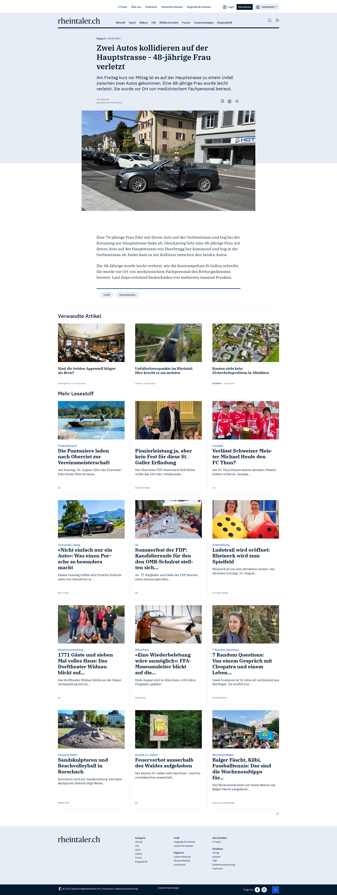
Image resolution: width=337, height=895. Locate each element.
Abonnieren (244, 6)
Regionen (179, 852)
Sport (132, 22)
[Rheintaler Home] (79, 20)
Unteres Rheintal (182, 856)
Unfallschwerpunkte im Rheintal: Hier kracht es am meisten (164, 370)
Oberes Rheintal (182, 860)
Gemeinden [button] (268, 6)
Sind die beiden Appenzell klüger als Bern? (87, 370)
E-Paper (122, 6)
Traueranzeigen (204, 22)
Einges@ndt (224, 22)
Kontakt (216, 856)
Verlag (215, 852)
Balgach (101, 38)
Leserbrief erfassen (172, 6)
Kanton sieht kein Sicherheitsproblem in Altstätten (240, 370)
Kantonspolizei (128, 294)
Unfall (107, 294)
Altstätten (217, 383)
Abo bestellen (219, 837)
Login (230, 6)
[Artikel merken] (222, 101)
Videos (143, 22)
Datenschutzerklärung (223, 864)
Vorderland (179, 864)
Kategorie (140, 837)
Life (153, 22)
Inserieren (151, 6)
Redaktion (217, 848)
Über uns (136, 6)
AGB (214, 860)
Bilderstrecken (169, 22)
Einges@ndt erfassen (199, 6)
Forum (186, 22)
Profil (176, 837)
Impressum (107, 888)
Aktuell (120, 22)
